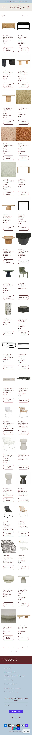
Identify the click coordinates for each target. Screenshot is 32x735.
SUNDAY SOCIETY (18, 731)
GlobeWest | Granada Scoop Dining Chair (22, 523)
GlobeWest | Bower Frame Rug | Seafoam (8, 181)
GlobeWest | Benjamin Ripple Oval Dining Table (23, 73)
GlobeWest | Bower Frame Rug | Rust (23, 145)
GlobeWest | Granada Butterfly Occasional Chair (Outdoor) (8, 456)
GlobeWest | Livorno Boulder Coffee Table (8, 590)
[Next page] (21, 651)
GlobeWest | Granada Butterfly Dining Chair (23, 423)
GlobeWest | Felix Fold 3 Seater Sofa (8, 389)
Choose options (8, 49)
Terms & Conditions (10, 684)
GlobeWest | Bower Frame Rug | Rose (8, 145)
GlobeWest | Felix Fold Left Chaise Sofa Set (23, 390)
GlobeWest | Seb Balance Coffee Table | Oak (22, 627)
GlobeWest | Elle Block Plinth (8, 319)
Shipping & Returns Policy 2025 (14, 676)
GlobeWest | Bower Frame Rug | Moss (23, 108)
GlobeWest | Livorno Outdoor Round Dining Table (23, 591)
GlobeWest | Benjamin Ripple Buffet (8, 37)
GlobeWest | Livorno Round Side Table (7, 627)
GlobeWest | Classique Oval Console (22, 181)
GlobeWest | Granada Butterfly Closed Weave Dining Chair (8, 424)
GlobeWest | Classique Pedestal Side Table (23, 251)
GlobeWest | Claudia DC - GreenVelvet (21, 285)
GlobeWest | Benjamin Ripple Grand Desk (8, 73)
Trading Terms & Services (12, 688)
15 (16, 651)
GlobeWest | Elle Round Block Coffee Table (22, 320)
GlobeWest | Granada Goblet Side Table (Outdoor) (7, 491)
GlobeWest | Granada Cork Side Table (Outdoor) (23, 455)
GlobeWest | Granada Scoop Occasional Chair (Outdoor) (8, 557)
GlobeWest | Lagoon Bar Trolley (21, 557)
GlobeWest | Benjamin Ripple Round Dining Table (8, 109)
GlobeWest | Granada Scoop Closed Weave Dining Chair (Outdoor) (7, 524)
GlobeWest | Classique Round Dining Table (8, 285)
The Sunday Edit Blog (11, 692)
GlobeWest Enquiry (10, 672)
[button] (4, 7)
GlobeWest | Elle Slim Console (22, 355)
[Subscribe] (26, 705)
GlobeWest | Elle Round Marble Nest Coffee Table (8, 356)
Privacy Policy (8, 680)
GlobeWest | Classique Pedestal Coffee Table (8, 251)
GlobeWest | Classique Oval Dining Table (7, 216)
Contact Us (7, 668)
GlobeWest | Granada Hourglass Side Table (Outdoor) (22, 491)
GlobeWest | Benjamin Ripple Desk (23, 37)
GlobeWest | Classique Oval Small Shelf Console (22, 217)
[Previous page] (4, 647)
